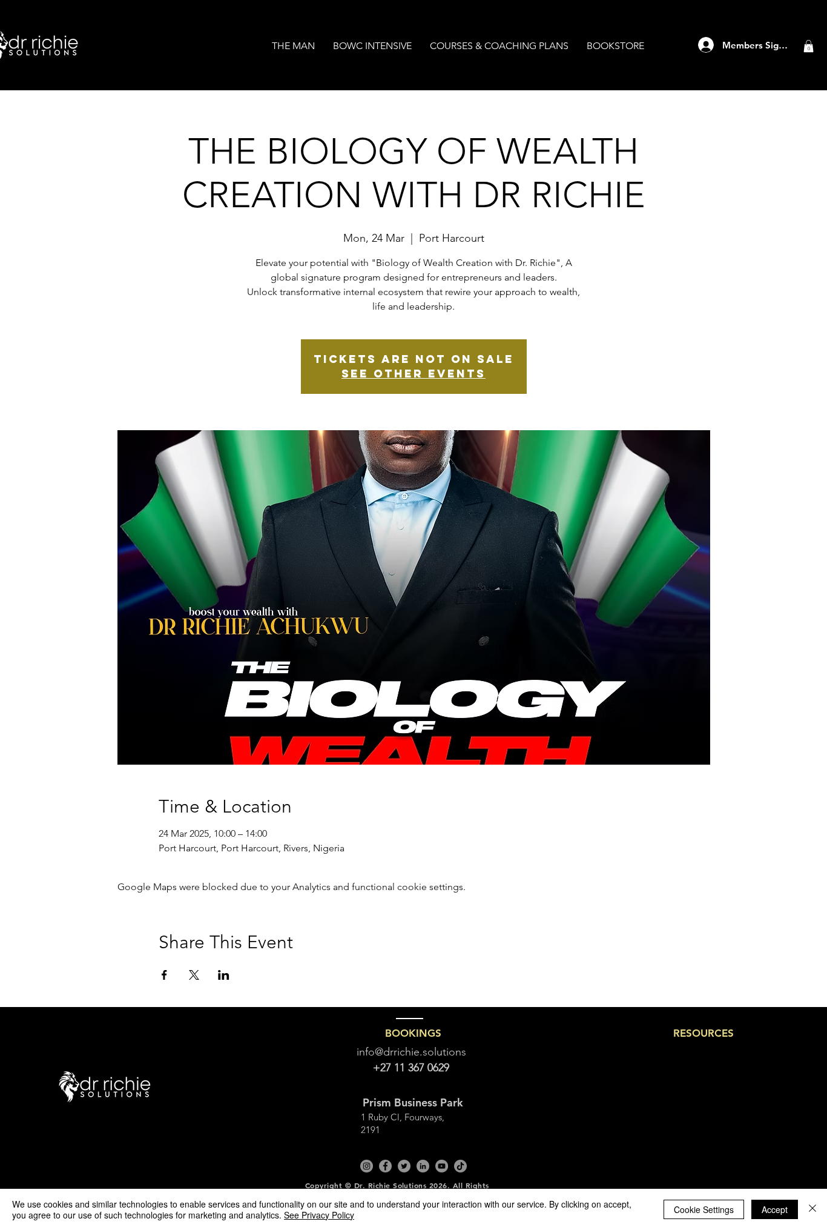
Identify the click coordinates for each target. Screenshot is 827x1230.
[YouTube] (441, 1166)
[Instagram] (366, 1166)
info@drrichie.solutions (411, 1052)
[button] (808, 46)
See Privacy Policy (319, 1215)
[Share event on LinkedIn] (223, 975)
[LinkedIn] (423, 1166)
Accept (775, 1209)
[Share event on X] (194, 975)
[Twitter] (404, 1166)
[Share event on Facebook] (164, 975)
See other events (413, 374)
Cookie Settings (704, 1209)
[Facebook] (385, 1166)
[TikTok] (460, 1166)
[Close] (812, 1209)
